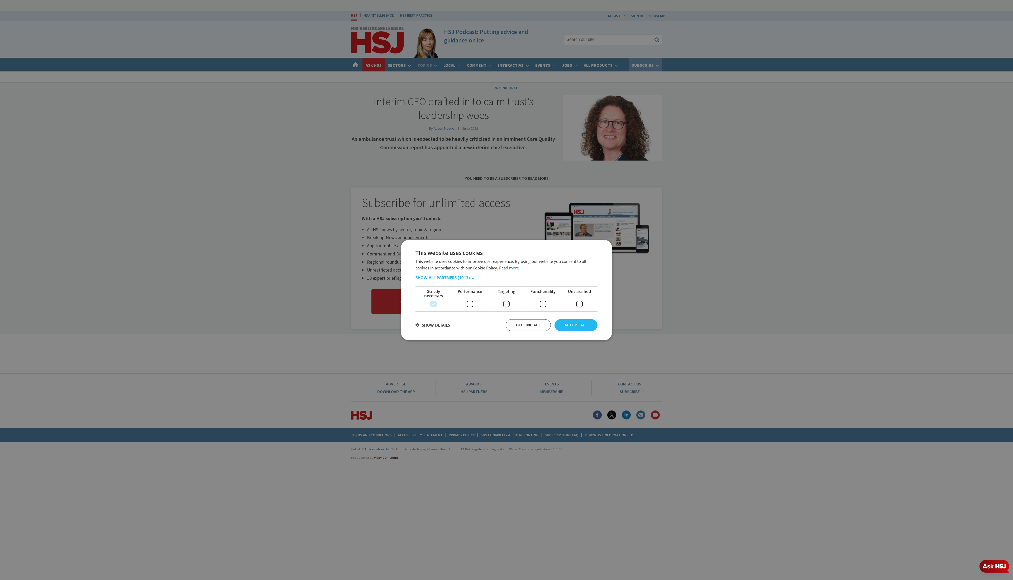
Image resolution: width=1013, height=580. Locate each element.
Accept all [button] (576, 324)
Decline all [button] (528, 324)
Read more (509, 267)
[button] (506, 277)
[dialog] (506, 290)
